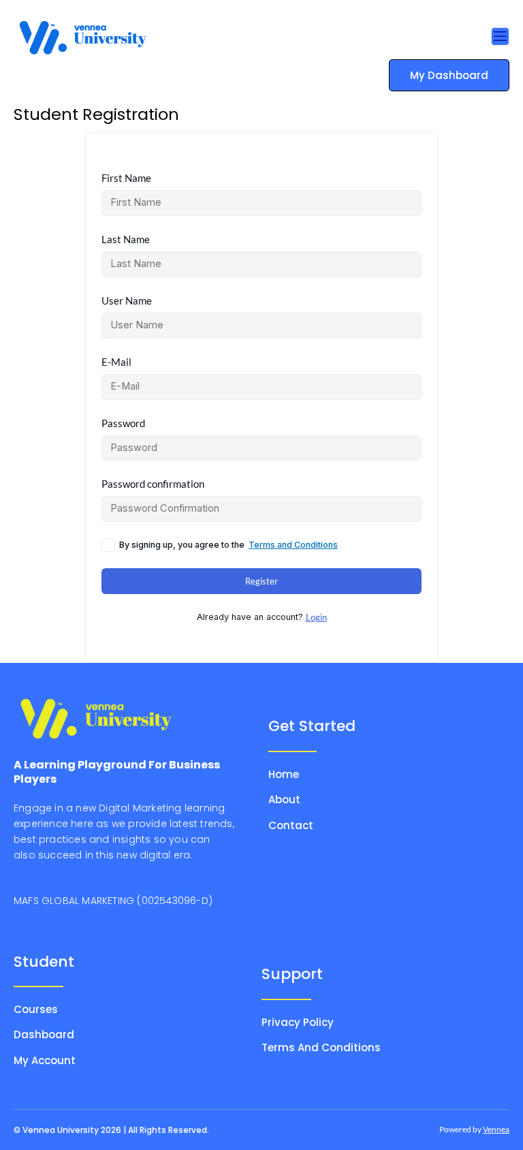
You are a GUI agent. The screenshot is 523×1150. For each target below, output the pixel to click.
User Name (126, 301)
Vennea (496, 1129)
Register (261, 581)
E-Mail (116, 362)
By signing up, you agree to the (228, 545)
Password (123, 423)
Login (316, 617)
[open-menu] (500, 36)
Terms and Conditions (293, 545)
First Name (126, 178)
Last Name (125, 239)
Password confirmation (152, 484)
